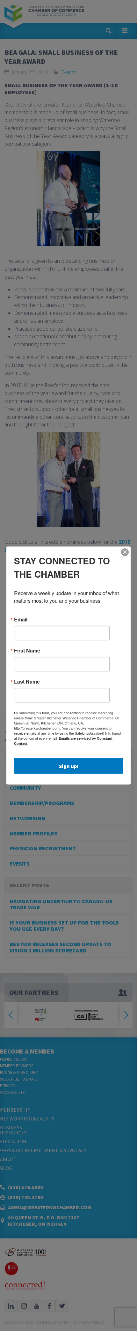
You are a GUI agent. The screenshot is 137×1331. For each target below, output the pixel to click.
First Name (27, 650)
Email (20, 619)
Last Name (27, 681)
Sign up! (68, 766)
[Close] (125, 552)
